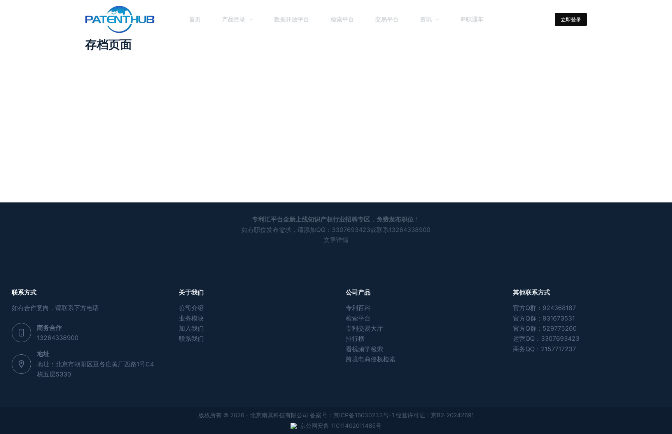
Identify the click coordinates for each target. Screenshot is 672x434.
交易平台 (387, 19)
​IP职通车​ (471, 19)
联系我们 (191, 338)
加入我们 (191, 328)
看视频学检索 (364, 349)
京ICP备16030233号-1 (363, 415)
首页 (195, 19)
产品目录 (233, 19)
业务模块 (191, 318)
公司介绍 (191, 308)
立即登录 (571, 19)
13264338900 (58, 338)
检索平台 (342, 19)
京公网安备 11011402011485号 (341, 425)
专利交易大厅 (364, 328)
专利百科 (358, 308)
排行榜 (355, 338)
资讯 (426, 19)
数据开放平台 (291, 19)
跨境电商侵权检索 (371, 359)
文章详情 (336, 240)
